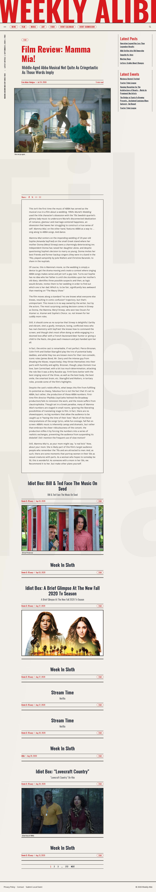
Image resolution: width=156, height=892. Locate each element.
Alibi (23, 756)
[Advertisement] (62, 175)
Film (23, 26)
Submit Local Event (34, 887)
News (14, 26)
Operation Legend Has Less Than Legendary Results (132, 45)
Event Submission (87, 26)
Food (52, 26)
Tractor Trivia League (128, 83)
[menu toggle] (5, 26)
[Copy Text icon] (36, 197)
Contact (20, 887)
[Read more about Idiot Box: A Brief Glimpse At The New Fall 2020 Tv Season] (62, 634)
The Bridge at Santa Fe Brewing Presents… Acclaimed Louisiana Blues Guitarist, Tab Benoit (134, 100)
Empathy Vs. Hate (126, 54)
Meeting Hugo (125, 59)
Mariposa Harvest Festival (130, 78)
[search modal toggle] (150, 27)
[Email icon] (40, 197)
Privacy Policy (9, 887)
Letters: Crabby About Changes (132, 63)
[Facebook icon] (29, 197)
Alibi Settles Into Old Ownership (132, 50)
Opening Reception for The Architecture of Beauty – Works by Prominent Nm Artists (133, 90)
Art (43, 26)
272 (66, 866)
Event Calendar (67, 26)
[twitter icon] (32, 197)
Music (33, 26)
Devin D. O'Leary (27, 501)
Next (73, 866)
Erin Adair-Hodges (28, 82)
